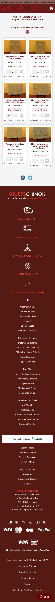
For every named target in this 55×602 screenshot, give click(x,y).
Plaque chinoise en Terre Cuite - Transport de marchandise (40, 146)
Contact (27, 484)
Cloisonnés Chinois (27, 393)
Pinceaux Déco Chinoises (27, 348)
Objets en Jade (27, 383)
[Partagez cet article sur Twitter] (30, 178)
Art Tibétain (27, 405)
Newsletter (27, 474)
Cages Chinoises (27, 362)
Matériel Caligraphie (27, 343)
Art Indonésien (27, 410)
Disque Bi (27, 321)
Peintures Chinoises (27, 331)
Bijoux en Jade (27, 326)
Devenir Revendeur (27, 453)
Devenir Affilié (27, 462)
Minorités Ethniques (27, 338)
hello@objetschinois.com (31, 510)
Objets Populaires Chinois (28, 352)
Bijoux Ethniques (27, 312)
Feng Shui (27, 369)
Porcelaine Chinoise (27, 379)
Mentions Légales (27, 572)
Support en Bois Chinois (27, 419)
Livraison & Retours (27, 479)
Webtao (33, 566)
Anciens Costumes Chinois (27, 415)
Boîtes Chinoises (27, 357)
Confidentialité (27, 578)
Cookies (27, 584)
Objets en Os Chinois (28, 388)
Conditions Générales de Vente (27, 590)
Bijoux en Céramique (27, 424)
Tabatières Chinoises (27, 400)
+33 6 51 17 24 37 (30, 506)
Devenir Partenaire (27, 457)
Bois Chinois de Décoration (27, 374)
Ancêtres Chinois (27, 307)
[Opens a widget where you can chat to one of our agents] (44, 597)
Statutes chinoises (27, 316)
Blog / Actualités (27, 470)
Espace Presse (27, 448)
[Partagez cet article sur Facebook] (23, 178)
